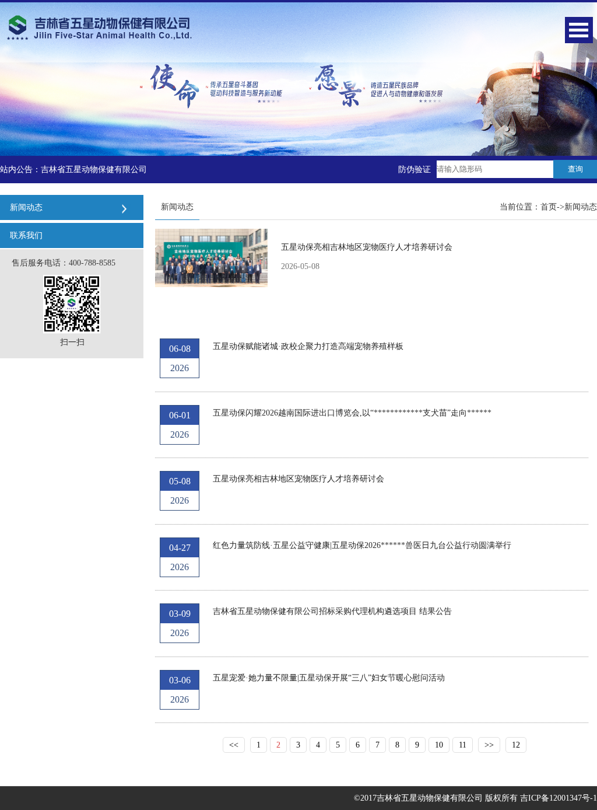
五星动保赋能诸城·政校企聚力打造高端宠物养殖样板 (308, 346)
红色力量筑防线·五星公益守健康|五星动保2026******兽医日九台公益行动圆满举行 (362, 545)
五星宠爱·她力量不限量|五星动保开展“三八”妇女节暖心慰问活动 (329, 677)
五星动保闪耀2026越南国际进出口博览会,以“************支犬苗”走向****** (352, 413)
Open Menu (579, 30)
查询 (575, 169)
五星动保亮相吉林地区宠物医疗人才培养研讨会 (366, 247)
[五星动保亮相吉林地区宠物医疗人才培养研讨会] (211, 257)
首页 (548, 206)
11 (462, 745)
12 (516, 745)
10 (439, 745)
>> (489, 745)
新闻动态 (580, 206)
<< (233, 745)
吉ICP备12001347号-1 (558, 798)
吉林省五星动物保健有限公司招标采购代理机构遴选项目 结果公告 (332, 611)
